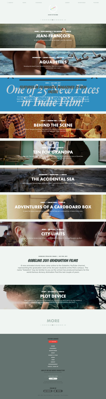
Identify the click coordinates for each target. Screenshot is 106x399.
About (53, 362)
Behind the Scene (53, 125)
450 (65, 19)
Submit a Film (53, 355)
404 (60, 19)
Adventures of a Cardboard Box (53, 207)
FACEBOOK (48, 391)
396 (44, 19)
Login (50, 366)
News (53, 357)
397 (46, 19)
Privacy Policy (49, 382)
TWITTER (59, 391)
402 (56, 19)
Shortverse (53, 350)
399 (50, 19)
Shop (53, 353)
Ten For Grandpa (53, 152)
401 (54, 19)
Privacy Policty (57, 395)
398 (48, 19)
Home (53, 346)
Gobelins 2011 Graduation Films (53, 260)
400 (52, 19)
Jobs (53, 359)
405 (62, 19)
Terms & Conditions (64, 395)
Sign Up (55, 366)
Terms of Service (57, 382)
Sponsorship (53, 364)
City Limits (53, 234)
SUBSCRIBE (53, 341)
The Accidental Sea (53, 179)
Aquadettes (53, 62)
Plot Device (53, 296)
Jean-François (53, 36)
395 (42, 19)
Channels (53, 348)
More (53, 321)
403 (58, 19)
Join (53, 378)
